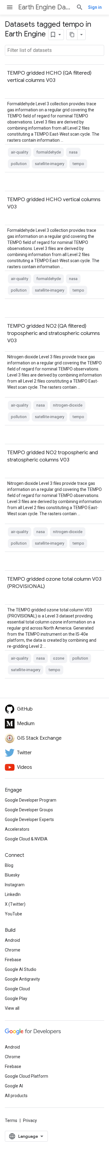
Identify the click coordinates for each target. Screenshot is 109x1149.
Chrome (12, 950)
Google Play (16, 998)
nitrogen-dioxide (67, 405)
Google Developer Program (30, 800)
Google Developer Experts (29, 819)
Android (12, 940)
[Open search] (79, 7)
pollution (19, 163)
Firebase (13, 959)
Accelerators (17, 829)
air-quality (19, 152)
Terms (11, 1120)
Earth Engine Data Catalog (44, 7)
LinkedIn (13, 894)
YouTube (13, 913)
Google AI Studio (20, 969)
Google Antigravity (22, 979)
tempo (78, 163)
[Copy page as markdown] (72, 34)
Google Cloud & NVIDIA (26, 838)
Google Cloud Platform (26, 1076)
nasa (73, 152)
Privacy (30, 1120)
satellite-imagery (49, 163)
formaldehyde (48, 152)
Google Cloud (17, 988)
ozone (58, 658)
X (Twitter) (15, 904)
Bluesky (12, 875)
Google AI (14, 1085)
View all (12, 1008)
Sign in (95, 7)
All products (16, 1095)
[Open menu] (10, 7)
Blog (9, 865)
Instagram (15, 884)
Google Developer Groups (29, 809)
